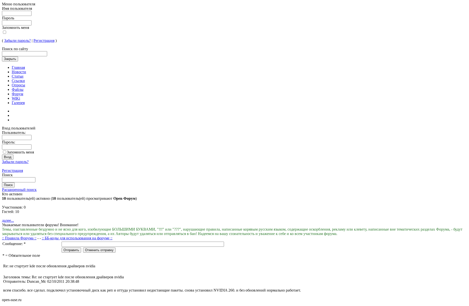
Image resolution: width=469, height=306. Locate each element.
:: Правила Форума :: (19, 238)
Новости (19, 72)
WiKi (16, 98)
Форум (17, 94)
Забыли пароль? (17, 40)
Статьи (17, 76)
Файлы (17, 89)
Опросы (18, 85)
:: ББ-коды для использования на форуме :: (77, 238)
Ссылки (18, 81)
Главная (18, 67)
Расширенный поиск (19, 190)
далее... (8, 220)
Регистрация (43, 40)
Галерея (18, 103)
